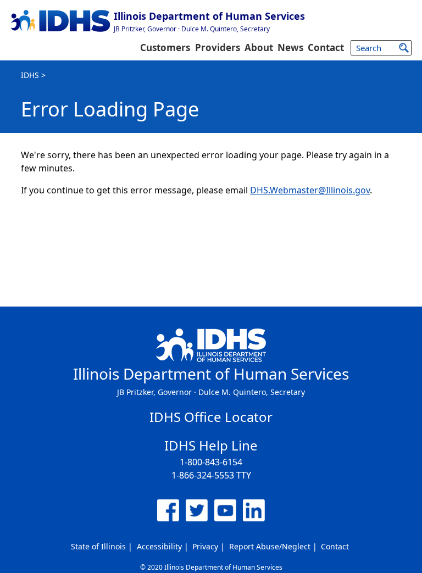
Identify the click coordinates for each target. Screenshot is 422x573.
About (259, 47)
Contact (326, 47)
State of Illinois (98, 546)
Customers (165, 47)
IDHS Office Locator (211, 417)
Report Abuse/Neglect (269, 546)
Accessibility (159, 546)
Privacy (205, 546)
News (290, 47)
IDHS (30, 75)
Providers (217, 47)
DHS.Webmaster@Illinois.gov (310, 190)
